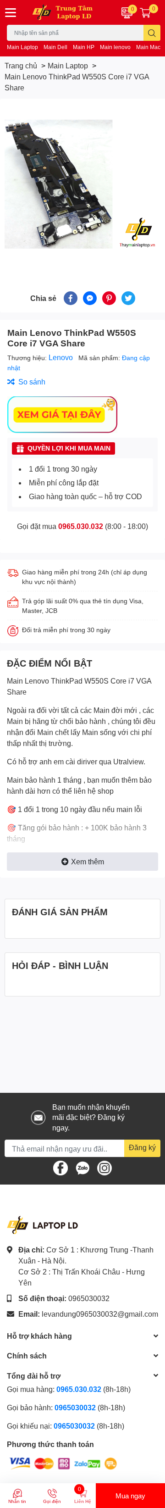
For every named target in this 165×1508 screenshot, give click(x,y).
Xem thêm (87, 861)
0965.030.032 (80, 526)
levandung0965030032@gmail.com (100, 1313)
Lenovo (62, 357)
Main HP (83, 47)
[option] (82, 184)
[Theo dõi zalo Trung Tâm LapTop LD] (82, 1167)
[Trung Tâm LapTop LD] (68, 12)
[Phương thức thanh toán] (63, 1462)
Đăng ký (142, 1147)
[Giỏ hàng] (145, 12)
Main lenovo (115, 47)
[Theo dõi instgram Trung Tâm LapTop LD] (104, 1167)
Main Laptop (22, 47)
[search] (151, 33)
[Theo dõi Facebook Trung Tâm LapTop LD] (60, 1167)
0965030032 (89, 1298)
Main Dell (55, 47)
